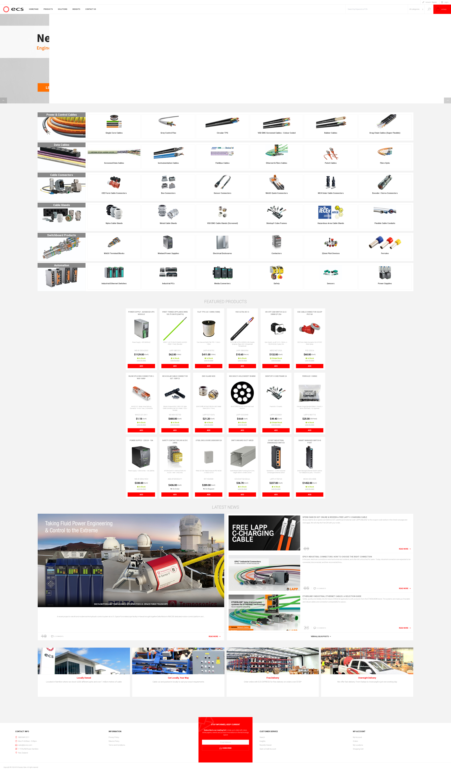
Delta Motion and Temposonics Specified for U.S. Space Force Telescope (131, 604)
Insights (262, 741)
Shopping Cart (358, 749)
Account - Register (431, 2)
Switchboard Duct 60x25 (242, 440)
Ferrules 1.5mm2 (309, 376)
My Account (357, 737)
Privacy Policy (114, 737)
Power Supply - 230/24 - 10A (141, 440)
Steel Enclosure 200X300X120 (209, 440)
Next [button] (447, 100)
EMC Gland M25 (208, 376)
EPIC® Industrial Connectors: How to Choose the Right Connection (337, 557)
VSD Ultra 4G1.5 (242, 312)
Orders (355, 741)
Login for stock (141, 360)
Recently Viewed (265, 745)
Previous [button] (3, 100)
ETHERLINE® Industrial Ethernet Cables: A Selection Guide (332, 596)
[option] (225, 58)
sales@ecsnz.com (25, 745)
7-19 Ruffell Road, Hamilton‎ (28, 749)
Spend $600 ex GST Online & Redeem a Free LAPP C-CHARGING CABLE (335, 517)
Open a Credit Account (268, 749)
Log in (446, 2)
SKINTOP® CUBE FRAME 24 (276, 376)
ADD (141, 366)
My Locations (358, 745)
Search (429, 9)
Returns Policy (114, 741)
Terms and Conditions (117, 745)
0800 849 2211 (23, 737)
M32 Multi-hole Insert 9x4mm (242, 376)
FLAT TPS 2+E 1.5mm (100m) (208, 312)
